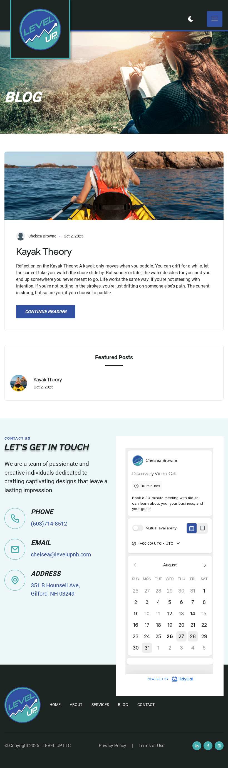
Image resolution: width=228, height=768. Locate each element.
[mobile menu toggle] (214, 19)
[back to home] (40, 29)
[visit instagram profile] (219, 745)
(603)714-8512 (49, 523)
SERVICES (100, 704)
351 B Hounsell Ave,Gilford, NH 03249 (55, 589)
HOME (55, 704)
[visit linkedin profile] (196, 745)
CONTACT (146, 704)
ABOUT (76, 704)
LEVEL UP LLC (57, 745)
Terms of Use (151, 745)
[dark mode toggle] (190, 19)
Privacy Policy (112, 745)
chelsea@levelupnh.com (61, 554)
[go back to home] (22, 705)
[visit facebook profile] (208, 745)
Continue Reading (45, 311)
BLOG (123, 704)
